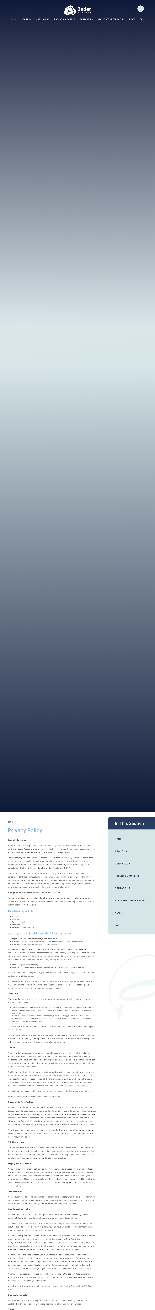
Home (10, 822)
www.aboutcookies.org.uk (76, 1085)
